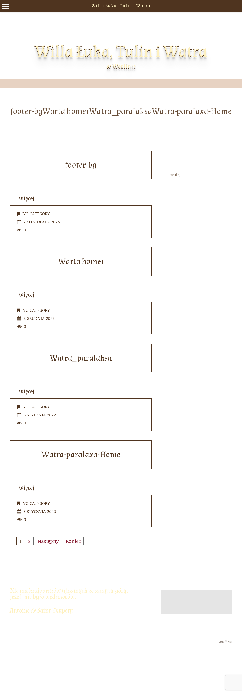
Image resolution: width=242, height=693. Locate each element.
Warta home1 (81, 261)
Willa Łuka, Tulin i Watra (121, 51)
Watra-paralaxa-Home (81, 454)
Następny (48, 541)
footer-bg (81, 165)
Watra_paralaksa (81, 358)
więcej (27, 198)
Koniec (73, 541)
